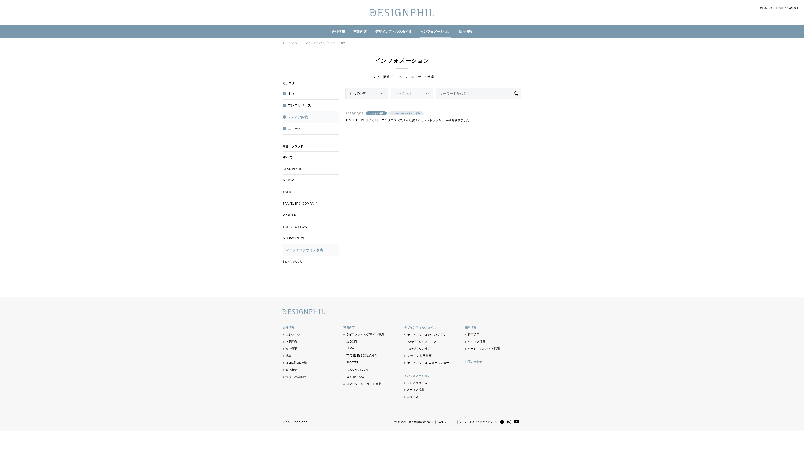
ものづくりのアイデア (421, 341)
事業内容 (360, 31)
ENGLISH (792, 8)
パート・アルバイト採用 (484, 348)
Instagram (509, 423)
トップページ (290, 43)
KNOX (287, 192)
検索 (516, 93)
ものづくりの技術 (355, 24)
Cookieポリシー (446, 422)
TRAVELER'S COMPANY (300, 203)
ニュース (350, 24)
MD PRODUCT (352, 24)
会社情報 (338, 31)
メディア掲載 (337, 43)
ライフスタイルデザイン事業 (365, 334)
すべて (293, 94)
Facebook (502, 423)
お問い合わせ (764, 7)
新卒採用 (473, 334)
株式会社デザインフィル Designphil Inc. (402, 12)
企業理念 (291, 341)
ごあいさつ (292, 334)
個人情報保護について (421, 422)
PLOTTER (289, 215)
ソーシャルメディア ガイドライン (478, 422)
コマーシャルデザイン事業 (303, 250)
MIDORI (289, 180)
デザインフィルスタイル (393, 31)
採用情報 (465, 31)
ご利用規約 (399, 422)
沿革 (288, 355)
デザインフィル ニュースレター (428, 362)
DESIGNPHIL (292, 169)
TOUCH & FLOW (295, 227)
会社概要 (291, 348)
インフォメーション (435, 31)
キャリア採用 (476, 341)
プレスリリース (299, 105)
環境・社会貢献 (355, 24)
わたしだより (293, 261)
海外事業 (291, 369)
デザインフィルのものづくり (426, 334)
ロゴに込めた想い (297, 362)
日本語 (779, 8)
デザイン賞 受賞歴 (419, 355)
